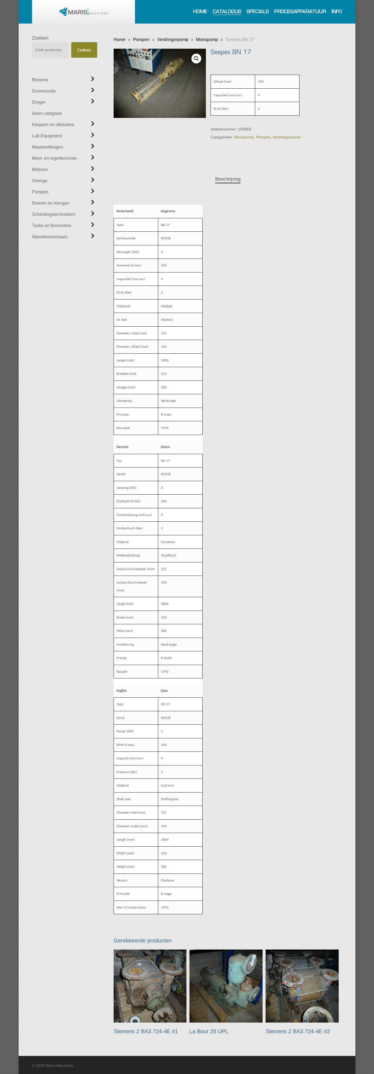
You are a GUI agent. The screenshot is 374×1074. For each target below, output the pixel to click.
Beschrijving (227, 179)
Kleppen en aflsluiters (53, 124)
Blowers (40, 79)
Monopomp (207, 39)
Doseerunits (44, 91)
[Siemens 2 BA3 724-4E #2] (302, 986)
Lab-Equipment (47, 135)
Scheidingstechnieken (53, 214)
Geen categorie (47, 113)
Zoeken (40, 38)
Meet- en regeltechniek (54, 158)
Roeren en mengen (51, 203)
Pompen (40, 192)
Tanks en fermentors (51, 225)
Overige (39, 180)
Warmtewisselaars (50, 236)
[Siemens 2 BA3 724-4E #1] (150, 986)
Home (119, 39)
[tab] (228, 179)
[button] (196, 58)
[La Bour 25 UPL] (226, 986)
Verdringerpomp (172, 39)
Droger (38, 102)
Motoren (40, 169)
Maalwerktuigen (47, 147)
